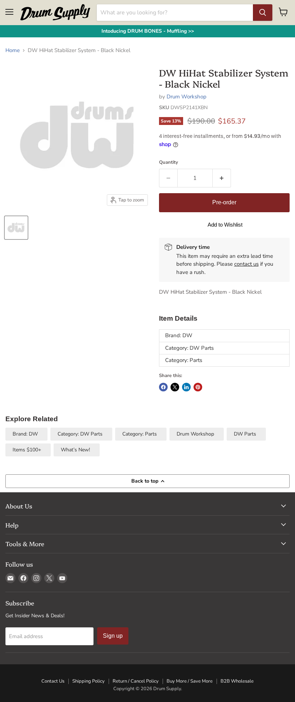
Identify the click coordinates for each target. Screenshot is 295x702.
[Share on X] (175, 387)
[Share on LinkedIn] (186, 387)
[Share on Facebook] (163, 387)
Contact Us (52, 681)
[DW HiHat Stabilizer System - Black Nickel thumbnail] (16, 227)
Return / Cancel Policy (136, 681)
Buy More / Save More (190, 681)
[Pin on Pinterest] (198, 387)
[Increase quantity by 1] (222, 178)
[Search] (262, 12)
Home (12, 50)
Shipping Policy (88, 681)
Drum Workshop (186, 96)
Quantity (168, 162)
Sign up (113, 636)
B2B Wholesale (237, 681)
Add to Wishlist (225, 225)
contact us (246, 264)
